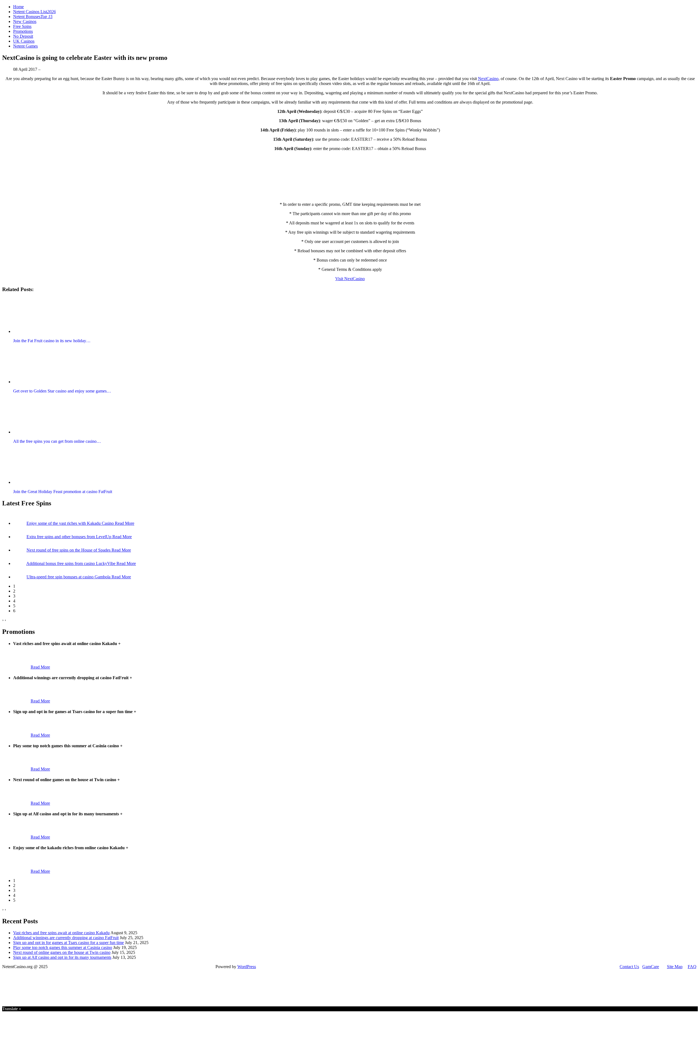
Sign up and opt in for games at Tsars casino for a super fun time (68, 942)
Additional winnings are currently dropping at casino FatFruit (66, 937)
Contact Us (629, 966)
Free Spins (22, 26)
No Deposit (23, 36)
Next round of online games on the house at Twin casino (61, 952)
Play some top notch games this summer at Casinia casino (62, 947)
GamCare (650, 966)
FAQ (692, 966)
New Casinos (24, 21)
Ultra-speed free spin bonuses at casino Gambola (69, 577)
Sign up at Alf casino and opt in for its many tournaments (62, 957)
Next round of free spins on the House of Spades (69, 550)
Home (18, 6)
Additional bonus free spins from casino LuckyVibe (71, 563)
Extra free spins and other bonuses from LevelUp (69, 536)
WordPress (246, 966)
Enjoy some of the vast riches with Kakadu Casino (71, 523)
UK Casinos (23, 41)
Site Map (674, 966)
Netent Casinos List (34, 11)
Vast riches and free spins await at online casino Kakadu (61, 932)
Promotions (23, 31)
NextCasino (488, 78)
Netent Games (25, 46)
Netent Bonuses (32, 16)
